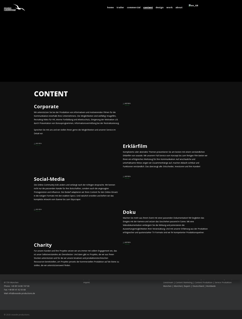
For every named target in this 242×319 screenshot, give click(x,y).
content (148, 7)
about (178, 7)
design (160, 7)
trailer (120, 7)
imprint (86, 282)
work (169, 7)
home (110, 7)
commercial (133, 7)
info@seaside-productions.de (22, 293)
